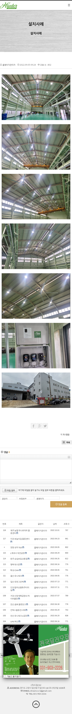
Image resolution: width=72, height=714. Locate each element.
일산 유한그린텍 (17, 582)
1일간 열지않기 (13, 676)
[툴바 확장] (69, 457)
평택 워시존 (15, 564)
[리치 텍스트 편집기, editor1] (36, 469)
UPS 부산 (14, 621)
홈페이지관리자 (9, 64)
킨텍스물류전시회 (17, 610)
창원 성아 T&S (16, 547)
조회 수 (66, 524)
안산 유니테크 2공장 (18, 616)
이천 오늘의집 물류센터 (19, 539)
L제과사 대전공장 (17, 553)
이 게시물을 (65, 434)
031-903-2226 (39, 694)
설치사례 (36, 23)
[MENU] (69, 5)
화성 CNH (14, 570)
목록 (68, 442)
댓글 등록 (62, 504)
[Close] (69, 625)
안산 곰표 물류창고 (18, 604)
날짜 (55, 524)
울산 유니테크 (16, 576)
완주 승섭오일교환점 (18, 559)
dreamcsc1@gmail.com (41, 691)
